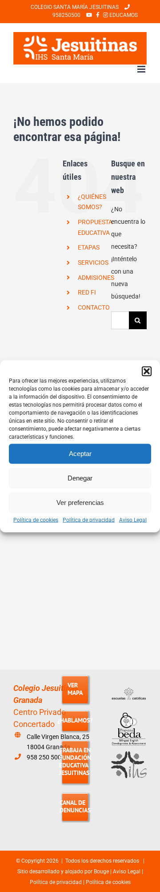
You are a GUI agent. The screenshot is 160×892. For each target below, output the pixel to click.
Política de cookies (35, 520)
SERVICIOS (93, 262)
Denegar (80, 478)
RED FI (87, 292)
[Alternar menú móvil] (142, 69)
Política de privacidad (89, 520)
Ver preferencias (80, 502)
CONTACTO (94, 307)
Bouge (101, 871)
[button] (146, 371)
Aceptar (80, 453)
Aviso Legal (133, 520)
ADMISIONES (96, 277)
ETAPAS (89, 247)
